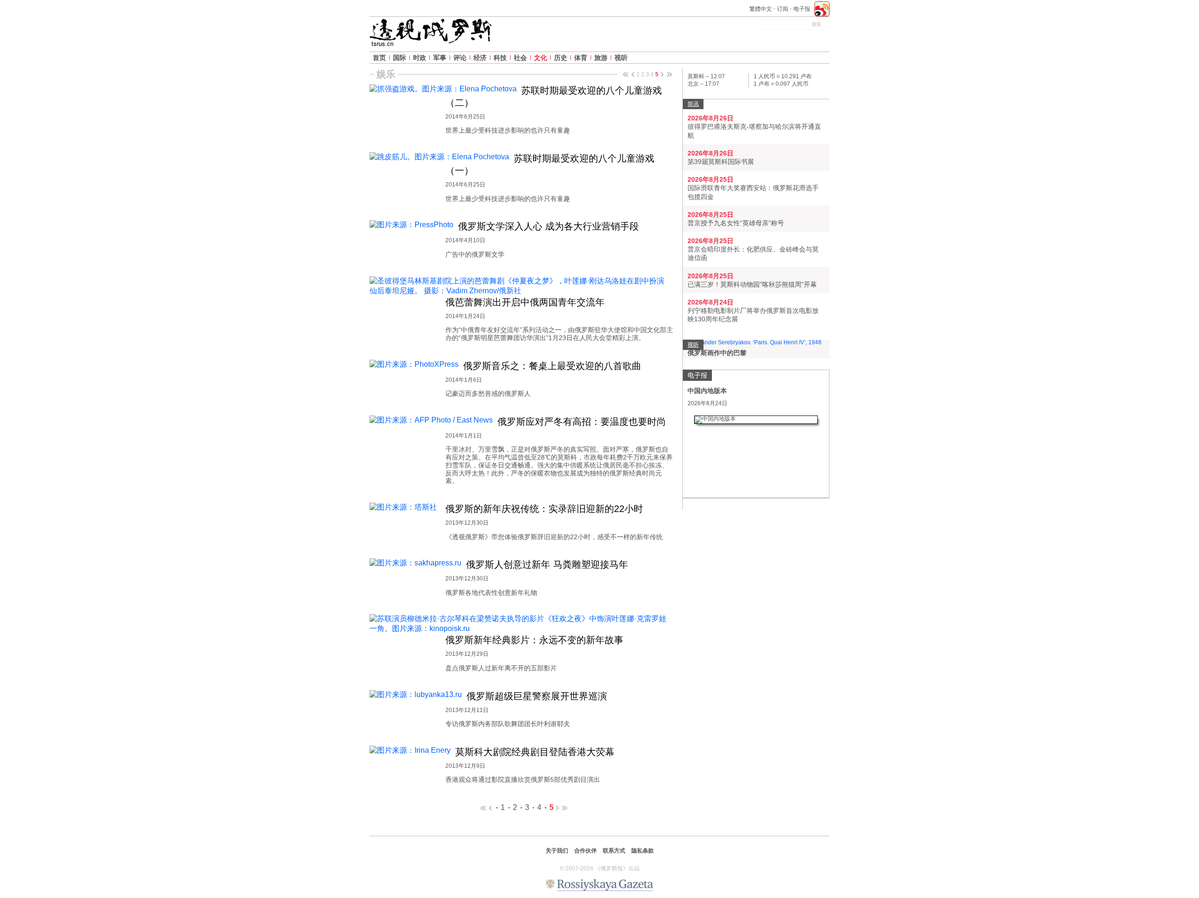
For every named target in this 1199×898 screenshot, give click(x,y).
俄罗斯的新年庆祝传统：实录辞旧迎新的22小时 (544, 509)
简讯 (693, 104)
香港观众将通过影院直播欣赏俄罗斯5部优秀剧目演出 (522, 779)
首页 (379, 57)
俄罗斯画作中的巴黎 (717, 352)
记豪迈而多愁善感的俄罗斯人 (488, 393)
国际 (399, 57)
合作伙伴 (585, 850)
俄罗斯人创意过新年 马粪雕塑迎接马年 (547, 564)
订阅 (782, 9)
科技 (500, 57)
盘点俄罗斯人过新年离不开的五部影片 (501, 668)
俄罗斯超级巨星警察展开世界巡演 (536, 696)
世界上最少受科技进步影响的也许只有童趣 (507, 130)
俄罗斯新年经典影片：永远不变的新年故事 (534, 640)
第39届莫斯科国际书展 (721, 161)
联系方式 (614, 850)
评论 (459, 57)
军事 (439, 57)
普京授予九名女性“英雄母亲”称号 (736, 223)
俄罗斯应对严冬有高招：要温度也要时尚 (581, 421)
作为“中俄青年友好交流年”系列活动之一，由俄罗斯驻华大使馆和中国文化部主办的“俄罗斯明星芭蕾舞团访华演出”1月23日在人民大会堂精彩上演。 (559, 333)
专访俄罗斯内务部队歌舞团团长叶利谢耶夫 (507, 723)
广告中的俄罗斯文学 (474, 254)
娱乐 (386, 74)
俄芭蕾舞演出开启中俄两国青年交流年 (525, 302)
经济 (480, 57)
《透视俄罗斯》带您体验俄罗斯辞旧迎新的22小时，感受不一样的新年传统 (554, 537)
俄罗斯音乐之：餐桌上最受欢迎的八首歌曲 (552, 366)
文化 (540, 57)
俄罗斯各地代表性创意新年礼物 (491, 592)
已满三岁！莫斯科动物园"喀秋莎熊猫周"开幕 (752, 284)
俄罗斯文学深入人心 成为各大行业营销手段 (548, 226)
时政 (419, 57)
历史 (560, 57)
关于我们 (557, 850)
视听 (621, 57)
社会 (520, 57)
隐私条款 (642, 850)
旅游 (600, 57)
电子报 (801, 9)
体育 (580, 57)
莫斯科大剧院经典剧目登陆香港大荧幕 (534, 752)
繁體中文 (760, 9)
